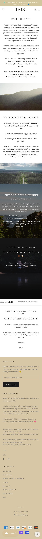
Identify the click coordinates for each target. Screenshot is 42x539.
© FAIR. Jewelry (21, 512)
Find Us (5, 482)
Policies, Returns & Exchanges (13, 479)
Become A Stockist (9, 490)
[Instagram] (8, 459)
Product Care (7, 475)
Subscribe (11, 384)
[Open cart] (39, 9)
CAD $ (20, 507)
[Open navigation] (3, 9)
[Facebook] (3, 459)
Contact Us (6, 486)
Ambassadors (7, 493)
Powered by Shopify (21, 515)
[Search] (35, 9)
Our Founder (7, 471)
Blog (4, 497)
